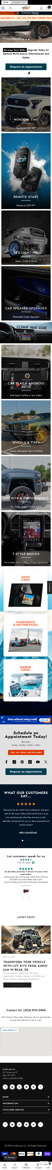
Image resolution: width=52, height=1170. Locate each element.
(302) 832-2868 (16, 1078)
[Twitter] (46, 762)
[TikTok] (30, 762)
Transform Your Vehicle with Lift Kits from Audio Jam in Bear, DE (25, 966)
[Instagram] (14, 762)
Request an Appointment (26, 66)
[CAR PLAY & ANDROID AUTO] (26, 372)
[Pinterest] (22, 762)
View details (17, 985)
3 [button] (29, 39)
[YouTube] (38, 762)
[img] (26, 859)
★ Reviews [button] (49, 587)
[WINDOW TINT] (26, 104)
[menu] (3, 8)
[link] (26, 237)
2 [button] (26, 39)
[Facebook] (6, 762)
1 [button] (23, 39)
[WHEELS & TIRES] (26, 427)
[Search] (10, 8)
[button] (24, 898)
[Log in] (41, 8)
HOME (6, 2)
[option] (26, 32)
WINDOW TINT (19, 2)
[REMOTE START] (26, 171)
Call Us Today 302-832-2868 (26, 752)
